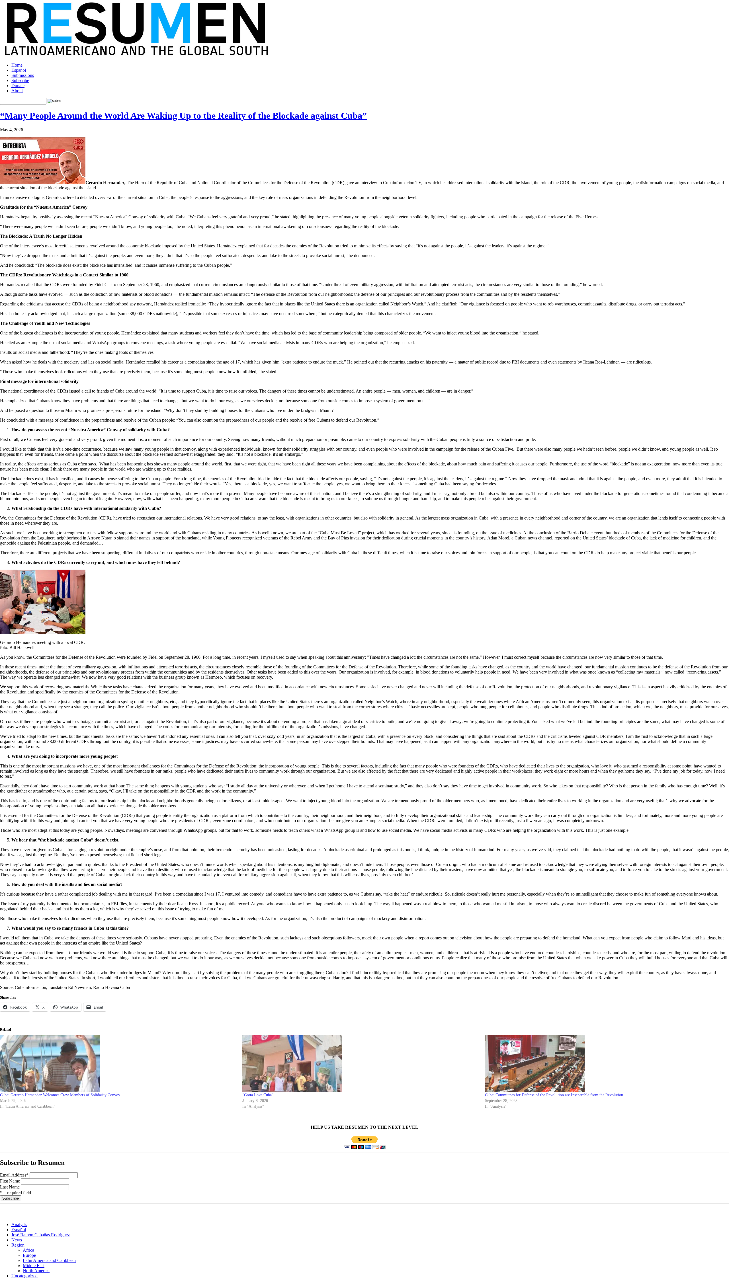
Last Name (10, 1187)
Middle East (33, 1265)
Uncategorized (24, 1275)
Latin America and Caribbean (49, 1260)
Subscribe (20, 80)
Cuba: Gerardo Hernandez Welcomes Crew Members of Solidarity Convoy (60, 1095)
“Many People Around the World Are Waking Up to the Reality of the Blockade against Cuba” (183, 115)
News (16, 1239)
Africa (28, 1250)
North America (36, 1270)
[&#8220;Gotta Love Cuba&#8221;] (360, 1063)
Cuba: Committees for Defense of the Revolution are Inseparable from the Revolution (554, 1095)
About (17, 90)
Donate (17, 85)
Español (18, 70)
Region (17, 1245)
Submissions (22, 75)
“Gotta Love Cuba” (257, 1095)
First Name (10, 1181)
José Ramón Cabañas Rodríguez (40, 1234)
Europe (29, 1255)
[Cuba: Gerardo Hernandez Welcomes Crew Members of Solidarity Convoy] (118, 1063)
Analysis (19, 1224)
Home (16, 65)
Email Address (14, 1175)
